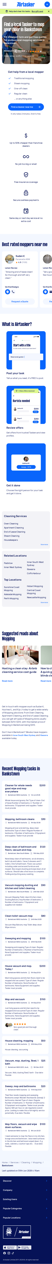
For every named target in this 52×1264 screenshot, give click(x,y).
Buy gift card (37, 11)
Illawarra (44, 735)
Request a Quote (19, 301)
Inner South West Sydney (24, 735)
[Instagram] (9, 1253)
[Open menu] (4, 4)
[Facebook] (4, 1253)
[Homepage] (26, 4)
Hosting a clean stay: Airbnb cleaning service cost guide (19, 670)
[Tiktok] (13, 1253)
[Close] (48, 11)
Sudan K (20, 256)
